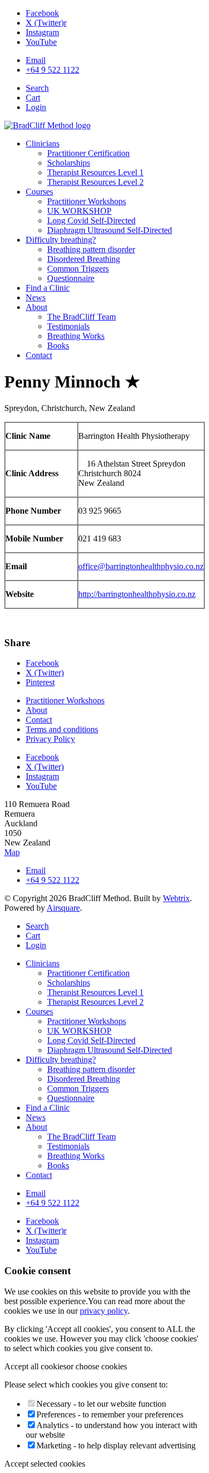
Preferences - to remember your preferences (109, 1414)
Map (12, 852)
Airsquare (63, 907)
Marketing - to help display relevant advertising (116, 1445)
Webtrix (176, 898)
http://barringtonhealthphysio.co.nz (137, 594)
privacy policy (104, 1310)
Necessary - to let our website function (101, 1403)
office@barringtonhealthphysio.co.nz (141, 566)
